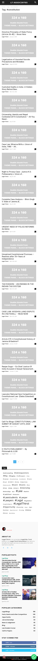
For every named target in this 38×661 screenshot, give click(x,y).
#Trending (21, 510)
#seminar (6, 510)
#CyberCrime (23, 482)
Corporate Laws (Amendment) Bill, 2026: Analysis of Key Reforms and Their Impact (11, 580)
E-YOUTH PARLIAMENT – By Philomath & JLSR (14, 450)
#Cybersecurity (7, 485)
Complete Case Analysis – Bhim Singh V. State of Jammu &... (18, 200)
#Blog (5, 476)
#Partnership (20, 507)
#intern (16, 488)
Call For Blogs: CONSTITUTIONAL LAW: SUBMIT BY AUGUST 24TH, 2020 (19, 423)
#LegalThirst (21, 504)
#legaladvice (28, 501)
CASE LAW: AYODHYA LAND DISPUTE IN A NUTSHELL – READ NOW (18, 313)
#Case (28, 476)
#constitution (22, 479)
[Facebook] (3, 547)
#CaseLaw (5, 479)
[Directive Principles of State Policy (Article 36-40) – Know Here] (19, 21)
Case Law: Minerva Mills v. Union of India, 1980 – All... (17, 145)
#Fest (28, 485)
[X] (11, 547)
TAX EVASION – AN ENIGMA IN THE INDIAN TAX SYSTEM (18, 285)
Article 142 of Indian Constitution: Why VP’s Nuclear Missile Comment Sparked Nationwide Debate (11, 595)
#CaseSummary (14, 479)
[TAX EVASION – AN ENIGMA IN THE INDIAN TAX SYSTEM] (19, 273)
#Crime (17, 482)
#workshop (12, 513)
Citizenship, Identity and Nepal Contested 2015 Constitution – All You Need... (18, 116)
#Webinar (28, 510)
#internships (7, 491)
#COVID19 (10, 482)
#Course (29, 479)
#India (10, 488)
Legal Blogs (5, 558)
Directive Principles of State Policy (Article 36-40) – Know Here (17, 33)
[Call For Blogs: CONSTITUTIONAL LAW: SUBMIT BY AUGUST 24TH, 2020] (19, 411)
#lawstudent (16, 494)
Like (34, 642)
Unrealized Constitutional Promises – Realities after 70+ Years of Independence (18, 256)
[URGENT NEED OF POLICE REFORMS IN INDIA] (19, 216)
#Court (5, 482)
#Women (5, 513)
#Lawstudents (10, 497)
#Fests (5, 488)
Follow (33, 646)
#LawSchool (7, 494)
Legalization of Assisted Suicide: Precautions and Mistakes (16, 60)
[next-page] (22, 461)
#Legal (19, 500)
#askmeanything (8, 473)
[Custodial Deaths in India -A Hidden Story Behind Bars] (19, 76)
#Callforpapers (21, 476)
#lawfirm (26, 491)
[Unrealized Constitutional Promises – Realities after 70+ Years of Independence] (19, 243)
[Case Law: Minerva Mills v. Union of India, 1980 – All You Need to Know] (19, 133)
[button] (34, 657)
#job (13, 491)
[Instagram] (7, 547)
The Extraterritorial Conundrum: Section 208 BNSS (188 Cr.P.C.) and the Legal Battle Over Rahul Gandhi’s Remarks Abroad (11, 564)
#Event (15, 485)
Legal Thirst (5, 36)
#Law (19, 491)
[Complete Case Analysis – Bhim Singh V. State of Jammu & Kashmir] (19, 188)
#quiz (26, 507)
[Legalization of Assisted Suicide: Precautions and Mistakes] (19, 48)
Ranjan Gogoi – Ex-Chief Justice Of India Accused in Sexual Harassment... (18, 367)
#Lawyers (8, 500)
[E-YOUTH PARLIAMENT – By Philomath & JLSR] (19, 438)
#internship (25, 488)
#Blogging (12, 476)
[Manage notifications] (4, 657)
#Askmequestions (21, 473)
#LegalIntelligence (7, 504)
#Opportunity (9, 507)
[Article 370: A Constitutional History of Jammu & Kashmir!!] (19, 328)
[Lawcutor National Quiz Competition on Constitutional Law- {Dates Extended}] (19, 383)
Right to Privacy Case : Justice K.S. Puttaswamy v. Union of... (16, 173)
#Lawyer (23, 497)
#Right (30, 507)
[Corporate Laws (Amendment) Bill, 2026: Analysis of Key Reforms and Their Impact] (29, 580)
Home (3, 7)
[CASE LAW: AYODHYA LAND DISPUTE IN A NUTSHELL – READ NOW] (19, 300)
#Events (22, 485)
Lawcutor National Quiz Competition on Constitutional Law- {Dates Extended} (19, 395)
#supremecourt (14, 510)
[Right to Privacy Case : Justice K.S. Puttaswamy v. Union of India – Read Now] (19, 161)
